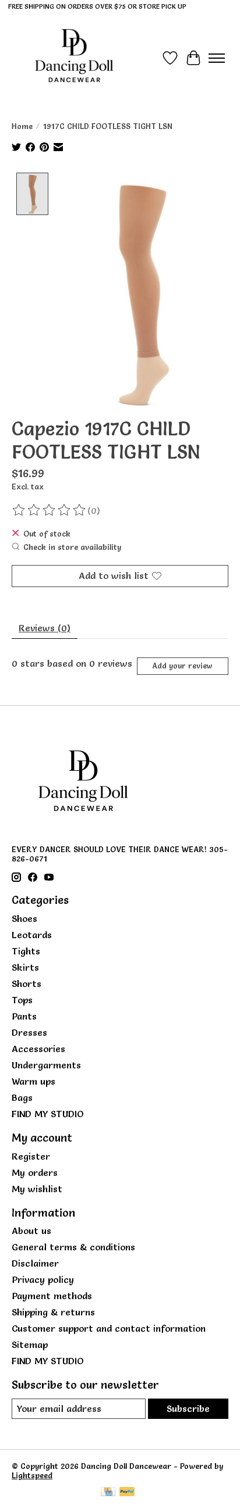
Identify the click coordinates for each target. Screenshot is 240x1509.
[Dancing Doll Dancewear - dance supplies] (74, 57)
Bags (22, 1097)
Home (22, 126)
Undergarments (46, 1065)
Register (31, 1156)
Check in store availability (72, 547)
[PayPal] (127, 1492)
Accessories (38, 1048)
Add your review (182, 665)
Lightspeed (32, 1475)
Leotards (32, 935)
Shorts (26, 983)
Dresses (29, 1032)
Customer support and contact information (109, 1328)
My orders (35, 1172)
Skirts (25, 967)
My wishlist (37, 1189)
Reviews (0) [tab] (44, 628)
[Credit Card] (108, 1492)
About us (31, 1230)
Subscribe (188, 1408)
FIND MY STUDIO (48, 1114)
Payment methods (52, 1295)
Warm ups (33, 1081)
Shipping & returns (53, 1312)
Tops (22, 1000)
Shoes (24, 918)
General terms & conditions (73, 1247)
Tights (26, 951)
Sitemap (30, 1344)
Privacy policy (43, 1279)
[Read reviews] (49, 510)
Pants (24, 1016)
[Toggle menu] (216, 58)
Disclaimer (35, 1263)
